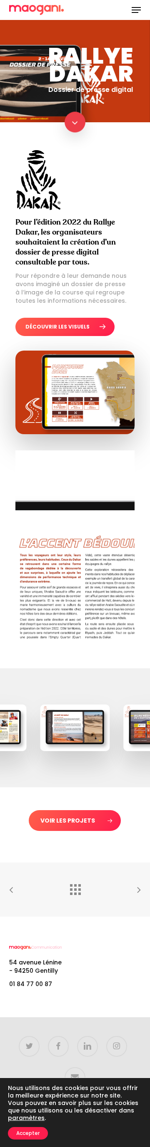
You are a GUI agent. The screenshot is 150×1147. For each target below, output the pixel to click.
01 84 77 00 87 (30, 984)
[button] (136, 10)
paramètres (26, 1118)
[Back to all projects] (75, 887)
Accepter (28, 1133)
